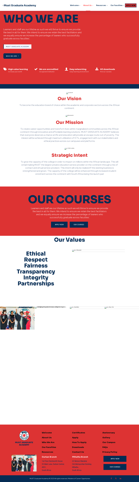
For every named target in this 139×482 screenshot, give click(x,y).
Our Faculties (49, 447)
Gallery (106, 437)
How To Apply (79, 442)
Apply (75, 437)
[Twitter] (116, 478)
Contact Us (78, 452)
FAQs (105, 447)
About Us (47, 437)
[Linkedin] (120, 478)
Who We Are (48, 442)
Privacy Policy (109, 452)
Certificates (78, 433)
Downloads (78, 447)
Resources (47, 452)
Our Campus (108, 442)
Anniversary (108, 433)
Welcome (47, 433)
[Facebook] (111, 478)
